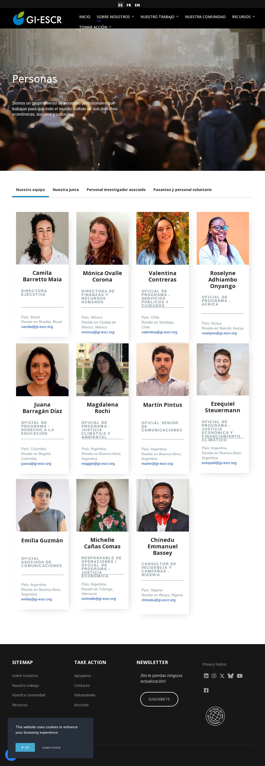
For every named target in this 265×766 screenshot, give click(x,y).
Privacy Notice (214, 664)
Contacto (82, 685)
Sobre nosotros (113, 16)
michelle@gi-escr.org (99, 598)
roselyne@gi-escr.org (219, 333)
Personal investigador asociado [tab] (116, 189)
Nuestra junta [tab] (66, 189)
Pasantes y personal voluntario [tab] (182, 189)
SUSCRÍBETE (159, 699)
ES (120, 5)
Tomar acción (93, 27)
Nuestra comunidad (205, 16)
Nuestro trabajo (157, 16)
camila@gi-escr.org (37, 327)
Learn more (51, 747)
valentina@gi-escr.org (159, 332)
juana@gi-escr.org (36, 463)
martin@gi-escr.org (157, 463)
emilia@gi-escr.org (36, 599)
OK (27, 747)
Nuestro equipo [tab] (30, 189)
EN (137, 5)
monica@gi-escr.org (98, 332)
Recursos (241, 16)
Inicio (84, 16)
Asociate (81, 704)
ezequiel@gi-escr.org (219, 463)
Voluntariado (84, 695)
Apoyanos (82, 675)
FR (129, 5)
